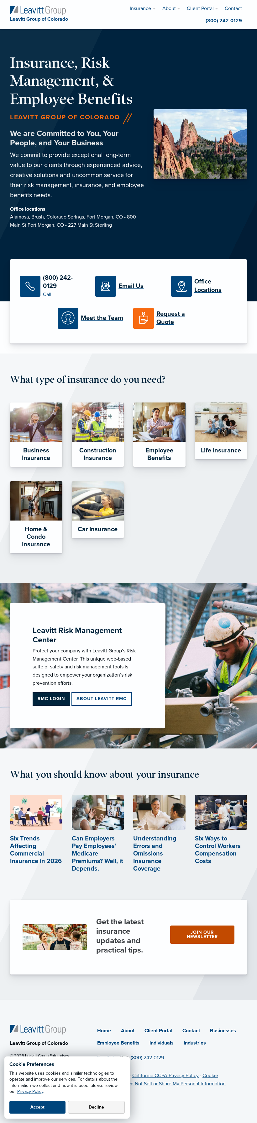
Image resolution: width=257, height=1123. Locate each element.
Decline (96, 1107)
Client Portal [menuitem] (200, 8)
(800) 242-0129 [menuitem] (224, 21)
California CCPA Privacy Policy (165, 1075)
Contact (191, 1031)
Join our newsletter (202, 934)
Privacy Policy (30, 1091)
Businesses (223, 1031)
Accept (37, 1107)
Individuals (161, 1043)
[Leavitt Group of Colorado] (38, 10)
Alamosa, (20, 217)
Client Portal (158, 1031)
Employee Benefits (118, 1043)
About (127, 1031)
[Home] (38, 1029)
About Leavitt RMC (101, 698)
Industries (195, 1043)
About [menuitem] (169, 8)
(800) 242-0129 (147, 1058)
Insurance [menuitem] (140, 8)
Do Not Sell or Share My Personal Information (176, 1084)
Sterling (103, 225)
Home (104, 1031)
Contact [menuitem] (233, 8)
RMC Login (51, 698)
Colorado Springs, (66, 217)
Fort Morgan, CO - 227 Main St (61, 225)
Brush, (38, 217)
